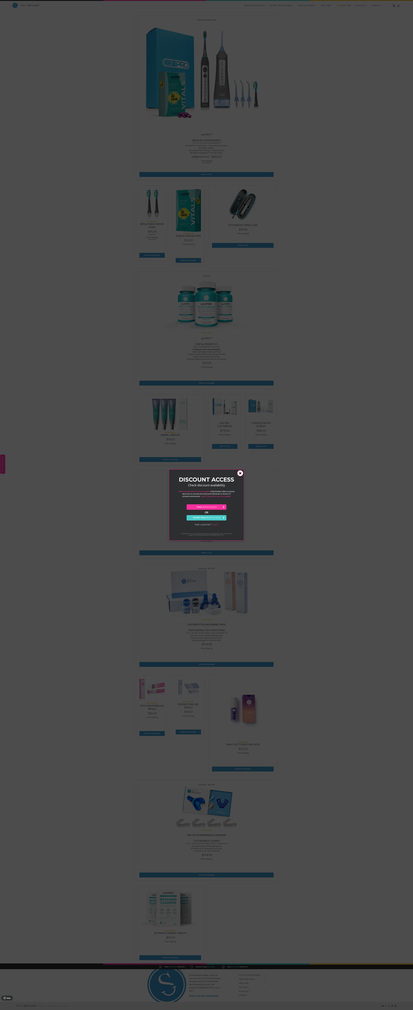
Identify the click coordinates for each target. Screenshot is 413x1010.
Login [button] (215, 524)
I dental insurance (206, 507)
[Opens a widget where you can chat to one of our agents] (7, 998)
